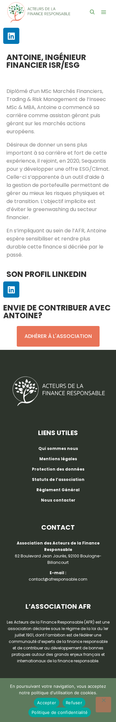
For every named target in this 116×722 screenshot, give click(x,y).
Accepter (46, 702)
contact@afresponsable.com (58, 579)
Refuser (74, 702)
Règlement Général (58, 490)
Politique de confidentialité (60, 712)
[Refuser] (103, 704)
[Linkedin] (11, 36)
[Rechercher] (92, 12)
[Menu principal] (104, 12)
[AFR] (38, 12)
